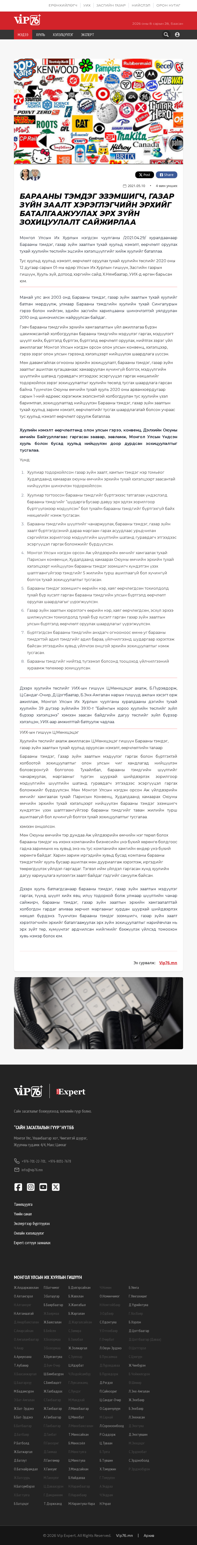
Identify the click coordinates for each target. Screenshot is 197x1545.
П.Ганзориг (51, 1443)
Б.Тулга (105, 1451)
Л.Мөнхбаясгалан (80, 1425)
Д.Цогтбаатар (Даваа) (145, 1339)
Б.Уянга (134, 1287)
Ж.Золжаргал (77, 1347)
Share (168, 174)
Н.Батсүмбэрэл (24, 1486)
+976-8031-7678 (59, 1161)
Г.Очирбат (107, 1339)
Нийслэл (141, 5)
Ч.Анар (19, 1347)
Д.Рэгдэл (106, 1382)
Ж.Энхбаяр (136, 1399)
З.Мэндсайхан (78, 1468)
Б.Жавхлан (76, 1296)
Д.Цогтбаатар (139, 1330)
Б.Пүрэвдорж (109, 1373)
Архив (149, 1535)
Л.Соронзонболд (112, 1425)
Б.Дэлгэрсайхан (79, 1287)
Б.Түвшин (106, 1460)
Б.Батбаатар (23, 1425)
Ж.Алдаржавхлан (26, 1287)
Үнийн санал (23, 1214)
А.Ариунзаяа (22, 1356)
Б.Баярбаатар (53, 1304)
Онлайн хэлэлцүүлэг (29, 1233)
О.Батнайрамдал (26, 1468)
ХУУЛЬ (40, 34)
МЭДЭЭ (23, 34)
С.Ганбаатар (52, 1399)
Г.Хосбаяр (136, 1313)
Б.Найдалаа (76, 1477)
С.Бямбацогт (53, 1382)
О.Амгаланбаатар (26, 1339)
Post (146, 174)
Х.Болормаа (52, 1339)
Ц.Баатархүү (22, 1382)
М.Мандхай (76, 1399)
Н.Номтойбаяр (110, 1304)
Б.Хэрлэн (135, 1322)
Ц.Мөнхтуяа (76, 1460)
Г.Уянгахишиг (138, 1296)
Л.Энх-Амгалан (139, 1391)
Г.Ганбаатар (52, 1425)
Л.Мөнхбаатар (78, 1408)
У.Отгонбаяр (109, 1330)
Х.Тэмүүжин (108, 1468)
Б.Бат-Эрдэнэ (23, 1417)
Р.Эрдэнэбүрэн (139, 1468)
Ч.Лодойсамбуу (79, 1373)
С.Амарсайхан (23, 1330)
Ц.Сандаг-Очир (110, 1399)
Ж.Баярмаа (51, 1313)
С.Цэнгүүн (135, 1356)
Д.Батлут (20, 1460)
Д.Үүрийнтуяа (138, 1304)
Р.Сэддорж (108, 1434)
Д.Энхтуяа (136, 1425)
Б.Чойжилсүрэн (139, 1373)
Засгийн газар (111, 5)
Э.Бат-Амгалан (24, 1399)
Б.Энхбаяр (136, 1408)
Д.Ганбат (50, 1434)
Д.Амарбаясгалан (26, 1322)
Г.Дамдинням (53, 1494)
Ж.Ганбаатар (53, 1408)
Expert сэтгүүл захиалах (32, 1242)
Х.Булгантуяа (53, 1356)
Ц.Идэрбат (76, 1365)
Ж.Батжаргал (23, 1451)
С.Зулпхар (75, 1356)
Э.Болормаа (52, 1347)
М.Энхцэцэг (137, 1443)
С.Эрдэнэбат (138, 1451)
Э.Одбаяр (107, 1313)
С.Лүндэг (74, 1391)
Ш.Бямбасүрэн (54, 1373)
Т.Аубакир (21, 1365)
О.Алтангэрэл (23, 1296)
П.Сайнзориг (108, 1391)
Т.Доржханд (53, 1503)
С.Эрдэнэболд (139, 1460)
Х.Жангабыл (77, 1304)
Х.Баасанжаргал (25, 1373)
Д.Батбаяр (21, 1434)
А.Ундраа (106, 1486)
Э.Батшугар (52, 1296)
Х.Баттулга (22, 1494)
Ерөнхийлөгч (63, 5)
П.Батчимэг (51, 1287)
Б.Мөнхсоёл (76, 1443)
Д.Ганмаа (50, 1451)
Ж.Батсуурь (22, 1477)
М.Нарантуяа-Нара (81, 1503)
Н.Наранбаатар (79, 1486)
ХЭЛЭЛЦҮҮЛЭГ (63, 34)
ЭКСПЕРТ (87, 34)
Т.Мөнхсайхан (78, 1434)
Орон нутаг (168, 5)
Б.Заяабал (75, 1339)
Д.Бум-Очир (52, 1365)
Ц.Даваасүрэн (53, 1486)
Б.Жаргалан (76, 1313)
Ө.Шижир (135, 1382)
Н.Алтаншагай (24, 1313)
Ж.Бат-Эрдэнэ (24, 1408)
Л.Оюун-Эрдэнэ (111, 1347)
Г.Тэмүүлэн (107, 1477)
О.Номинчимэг (110, 1296)
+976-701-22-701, (34, 1161)
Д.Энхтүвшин (138, 1434)
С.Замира (74, 1330)
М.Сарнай (106, 1417)
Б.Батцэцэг (21, 1503)
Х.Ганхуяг (50, 1468)
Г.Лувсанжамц (78, 1382)
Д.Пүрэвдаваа (110, 1365)
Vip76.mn (168, 962)
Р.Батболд (21, 1443)
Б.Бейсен (50, 1330)
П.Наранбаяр (77, 1494)
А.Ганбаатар (52, 1417)
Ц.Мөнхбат (76, 1417)
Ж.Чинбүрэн (137, 1365)
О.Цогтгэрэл (137, 1347)
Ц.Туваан (106, 1443)
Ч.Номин (105, 1287)
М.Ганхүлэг (51, 1477)
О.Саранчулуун (110, 1408)
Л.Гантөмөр (52, 1460)
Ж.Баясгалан (53, 1322)
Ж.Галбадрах (53, 1391)
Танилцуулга (23, 1204)
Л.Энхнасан (137, 1417)
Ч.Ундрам (106, 1494)
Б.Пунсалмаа (108, 1356)
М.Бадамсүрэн (24, 1391)
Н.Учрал (105, 1503)
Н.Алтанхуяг (22, 1304)
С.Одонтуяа (108, 1322)
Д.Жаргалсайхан (80, 1322)
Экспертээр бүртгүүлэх (32, 1223)
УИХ (87, 5)
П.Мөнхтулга (77, 1451)
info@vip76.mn (32, 1169)
